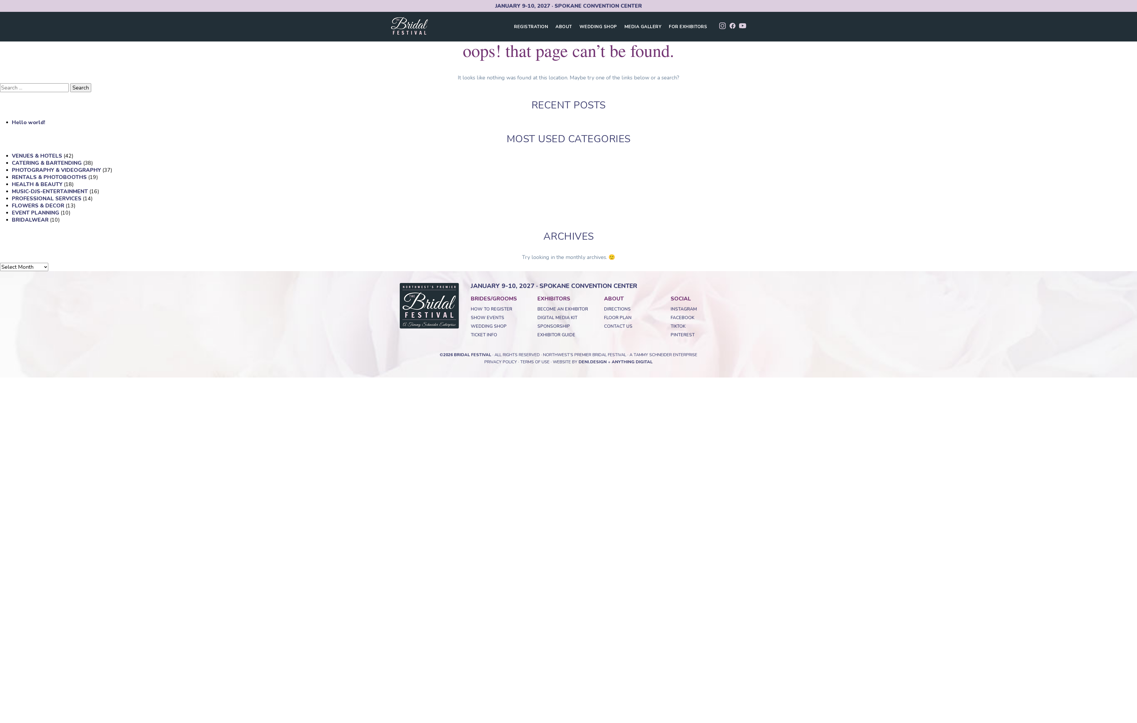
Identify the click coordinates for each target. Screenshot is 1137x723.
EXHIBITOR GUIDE (556, 335)
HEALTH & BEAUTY (37, 184)
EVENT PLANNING (35, 212)
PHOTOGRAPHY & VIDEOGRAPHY (56, 170)
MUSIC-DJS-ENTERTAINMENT (50, 191)
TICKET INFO (484, 335)
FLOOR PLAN (618, 318)
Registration (531, 27)
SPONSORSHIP (553, 326)
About (563, 27)
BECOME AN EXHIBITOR (562, 309)
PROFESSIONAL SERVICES (46, 198)
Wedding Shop (598, 27)
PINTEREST (683, 335)
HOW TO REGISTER (491, 309)
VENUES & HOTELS (37, 155)
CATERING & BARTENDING (47, 163)
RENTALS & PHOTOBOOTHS (49, 177)
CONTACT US (618, 326)
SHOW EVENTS (487, 318)
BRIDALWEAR (30, 219)
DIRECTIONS (617, 309)
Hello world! (28, 122)
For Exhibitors (688, 27)
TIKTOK (678, 326)
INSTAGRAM (684, 309)
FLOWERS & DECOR (38, 205)
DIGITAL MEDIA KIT (557, 318)
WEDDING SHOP (489, 326)
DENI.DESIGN (593, 362)
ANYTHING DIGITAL (632, 362)
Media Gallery (643, 27)
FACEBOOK (682, 318)
